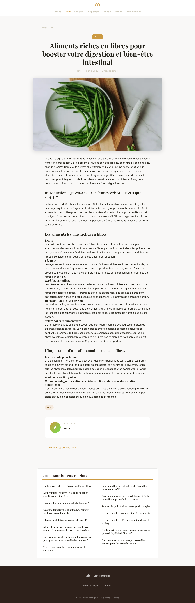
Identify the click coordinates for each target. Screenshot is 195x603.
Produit (118, 11)
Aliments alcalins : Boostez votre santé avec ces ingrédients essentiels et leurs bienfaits (66, 528)
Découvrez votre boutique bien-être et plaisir (126, 513)
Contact (108, 585)
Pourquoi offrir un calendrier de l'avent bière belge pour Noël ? (126, 487)
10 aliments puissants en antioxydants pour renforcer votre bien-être (66, 511)
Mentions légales (91, 585)
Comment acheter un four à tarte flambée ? (66, 502)
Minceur (107, 11)
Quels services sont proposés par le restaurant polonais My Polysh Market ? (126, 531)
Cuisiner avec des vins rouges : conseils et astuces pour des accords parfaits (124, 542)
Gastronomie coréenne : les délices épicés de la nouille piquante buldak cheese (125, 497)
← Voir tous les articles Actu (60, 447)
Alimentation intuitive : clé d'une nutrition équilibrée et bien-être (65, 494)
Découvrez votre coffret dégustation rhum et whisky (125, 521)
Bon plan (78, 11)
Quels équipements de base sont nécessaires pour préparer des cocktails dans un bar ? (67, 538)
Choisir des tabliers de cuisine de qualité (65, 520)
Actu (68, 11)
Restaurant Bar (133, 11)
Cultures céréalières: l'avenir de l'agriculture (67, 485)
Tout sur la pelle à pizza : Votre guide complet (126, 506)
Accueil (58, 11)
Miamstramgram (97, 575)
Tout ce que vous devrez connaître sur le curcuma (64, 549)
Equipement (93, 11)
